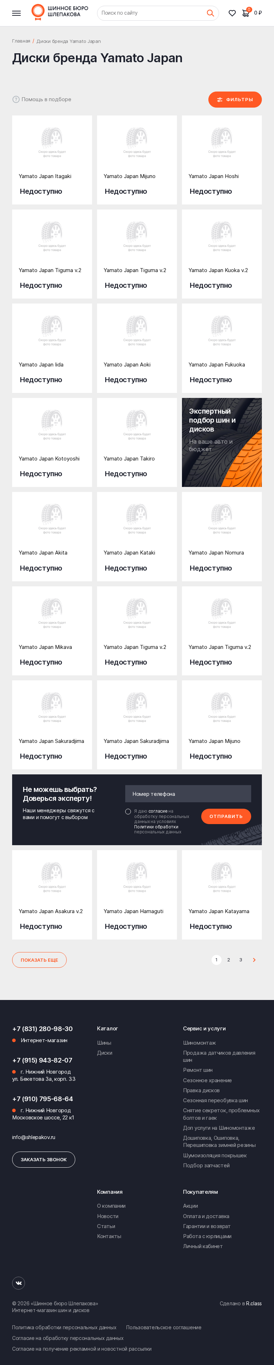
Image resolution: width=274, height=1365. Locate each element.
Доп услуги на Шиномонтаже (219, 1127)
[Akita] (52, 525)
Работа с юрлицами (207, 1236)
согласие (158, 811)
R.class (254, 1303)
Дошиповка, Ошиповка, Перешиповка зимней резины (219, 1141)
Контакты (109, 1236)
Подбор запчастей (206, 1165)
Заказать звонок (44, 1159)
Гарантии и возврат (207, 1226)
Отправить (226, 816)
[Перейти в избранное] (235, 13)
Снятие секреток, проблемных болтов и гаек (221, 1114)
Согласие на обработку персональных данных (68, 1338)
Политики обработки (156, 826)
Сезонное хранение (207, 1080)
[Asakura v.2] (52, 883)
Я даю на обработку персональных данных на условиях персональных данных (161, 821)
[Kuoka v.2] (221, 243)
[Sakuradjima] (52, 714)
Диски (104, 1052)
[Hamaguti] (137, 883)
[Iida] (52, 337)
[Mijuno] (137, 149)
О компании (111, 1205)
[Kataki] (137, 525)
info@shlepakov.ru (33, 1137)
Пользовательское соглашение (163, 1327)
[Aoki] (137, 337)
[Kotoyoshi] (52, 431)
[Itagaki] (52, 149)
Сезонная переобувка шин (215, 1100)
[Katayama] (221, 883)
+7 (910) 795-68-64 (42, 1099)
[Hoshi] (221, 149)
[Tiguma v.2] (52, 243)
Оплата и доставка (206, 1216)
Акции (190, 1205)
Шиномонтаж (199, 1042)
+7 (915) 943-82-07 (42, 1060)
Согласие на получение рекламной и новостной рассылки (81, 1349)
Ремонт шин (198, 1069)
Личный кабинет (203, 1246)
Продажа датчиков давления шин (219, 1056)
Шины (104, 1042)
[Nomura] (221, 525)
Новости (107, 1216)
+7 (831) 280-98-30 (42, 1029)
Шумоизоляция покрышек (215, 1155)
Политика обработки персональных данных (64, 1327)
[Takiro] (137, 431)
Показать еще (39, 960)
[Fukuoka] (221, 337)
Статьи (106, 1226)
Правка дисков (201, 1090)
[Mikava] (52, 619)
